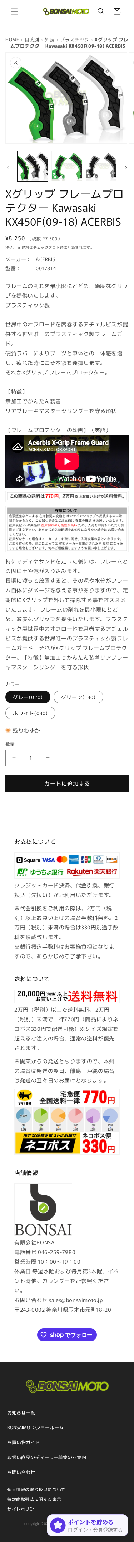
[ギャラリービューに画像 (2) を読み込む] (66, 166)
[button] (14, 11)
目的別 (32, 39)
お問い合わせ (21, 1472)
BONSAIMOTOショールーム (35, 1427)
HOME (12, 39)
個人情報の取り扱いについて (36, 1489)
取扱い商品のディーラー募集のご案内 (46, 1457)
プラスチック (74, 39)
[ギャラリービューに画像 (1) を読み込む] (33, 166)
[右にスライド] (126, 167)
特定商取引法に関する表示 (34, 1499)
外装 (49, 39)
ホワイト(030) (30, 713)
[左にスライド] (8, 167)
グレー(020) (28, 697)
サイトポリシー (23, 1509)
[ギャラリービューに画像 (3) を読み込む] (101, 166)
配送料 (23, 247)
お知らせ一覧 (21, 1412)
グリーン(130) (78, 697)
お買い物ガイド (23, 1442)
